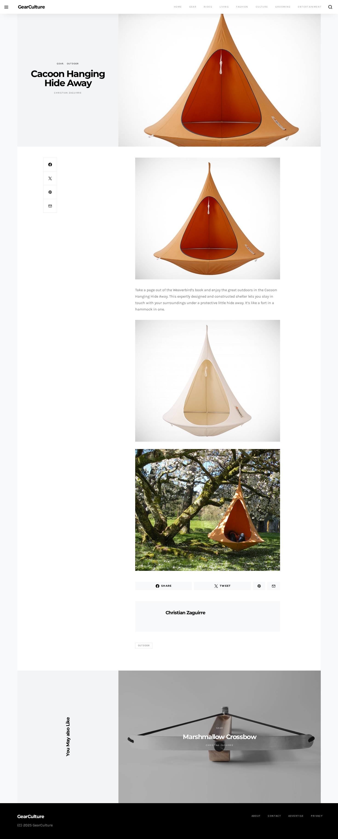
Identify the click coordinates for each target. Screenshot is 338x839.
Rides (208, 6)
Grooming (282, 6)
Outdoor (73, 63)
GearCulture (31, 7)
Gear (193, 6)
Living (224, 6)
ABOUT (256, 815)
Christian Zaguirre (68, 92)
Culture (262, 6)
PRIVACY (317, 815)
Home (178, 6)
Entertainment (309, 6)
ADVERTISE (296, 815)
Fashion (242, 6)
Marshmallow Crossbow (219, 737)
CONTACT (274, 815)
